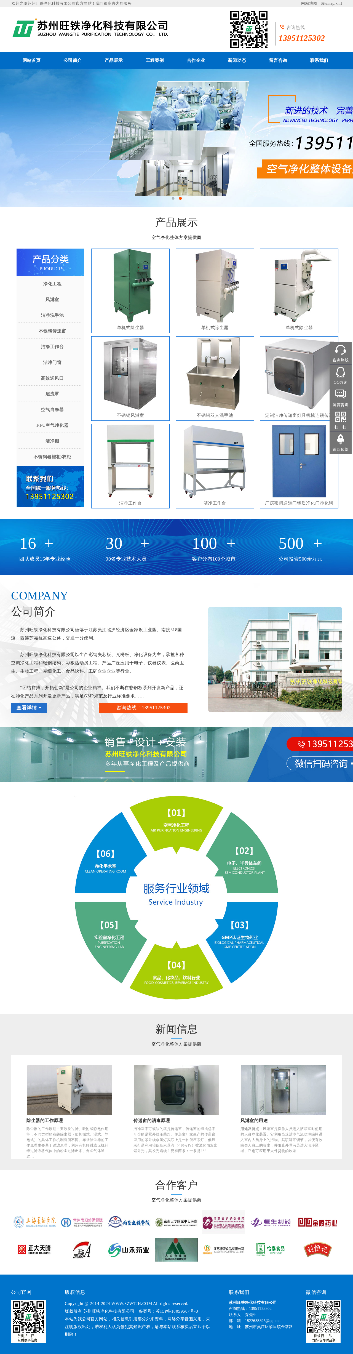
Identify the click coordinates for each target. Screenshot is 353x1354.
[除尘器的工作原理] (69, 1090)
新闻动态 (237, 60)
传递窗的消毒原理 (151, 1120)
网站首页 (32, 60)
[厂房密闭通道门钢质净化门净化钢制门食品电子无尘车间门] (299, 461)
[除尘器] (93, 28)
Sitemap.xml (331, 3)
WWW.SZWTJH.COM (131, 1303)
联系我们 (319, 60)
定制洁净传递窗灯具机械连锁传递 (299, 415)
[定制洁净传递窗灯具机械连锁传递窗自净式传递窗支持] (299, 374)
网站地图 (309, 3)
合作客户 (176, 1185)
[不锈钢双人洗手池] (215, 374)
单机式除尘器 (130, 327)
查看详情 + (29, 707)
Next (331, 134)
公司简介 (73, 60)
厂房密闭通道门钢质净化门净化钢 (299, 503)
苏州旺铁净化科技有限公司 (52, 3)
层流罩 (52, 393)
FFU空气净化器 (52, 425)
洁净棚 (52, 441)
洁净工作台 (52, 346)
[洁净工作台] (130, 461)
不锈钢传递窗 (52, 331)
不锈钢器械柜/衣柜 (52, 456)
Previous (22, 134)
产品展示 (114, 60)
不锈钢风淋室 (130, 415)
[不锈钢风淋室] (130, 374)
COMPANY (39, 595)
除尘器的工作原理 (44, 1120)
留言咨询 (278, 60)
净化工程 (52, 283)
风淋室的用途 (254, 1120)
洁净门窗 (52, 362)
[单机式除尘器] (130, 286)
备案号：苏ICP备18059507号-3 (168, 1311)
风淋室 (52, 299)
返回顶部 (341, 449)
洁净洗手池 (52, 315)
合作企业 (196, 60)
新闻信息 (176, 1029)
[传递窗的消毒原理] (176, 1090)
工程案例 (155, 60)
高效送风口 (52, 378)
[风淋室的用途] (283, 1090)
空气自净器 (52, 409)
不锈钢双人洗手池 (215, 415)
